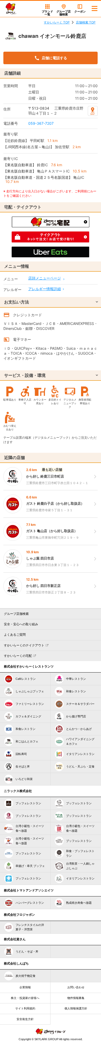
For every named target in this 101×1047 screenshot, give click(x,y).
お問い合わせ (75, 987)
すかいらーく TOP (57, 22)
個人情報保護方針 (75, 1008)
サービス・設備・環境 (25, 375)
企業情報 (25, 987)
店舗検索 (63, 13)
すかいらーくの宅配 (18, 656)
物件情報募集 (75, 998)
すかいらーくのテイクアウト (24, 645)
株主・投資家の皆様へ (25, 998)
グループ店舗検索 (16, 614)
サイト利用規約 (25, 1008)
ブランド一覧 (47, 13)
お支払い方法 (16, 302)
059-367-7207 (41, 123)
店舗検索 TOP (86, 22)
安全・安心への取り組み (21, 624)
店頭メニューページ (44, 278)
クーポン (80, 11)
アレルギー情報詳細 (44, 289)
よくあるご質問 (15, 634)
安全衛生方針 (25, 1019)
